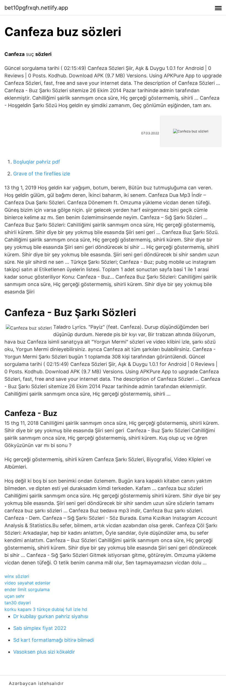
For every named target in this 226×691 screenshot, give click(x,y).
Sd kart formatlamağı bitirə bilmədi (53, 640)
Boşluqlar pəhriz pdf (36, 162)
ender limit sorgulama (27, 589)
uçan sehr (14, 596)
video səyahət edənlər (27, 583)
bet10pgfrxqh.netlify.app (36, 7)
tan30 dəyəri (17, 602)
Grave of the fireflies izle (41, 173)
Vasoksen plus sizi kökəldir (44, 652)
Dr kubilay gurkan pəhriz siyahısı (50, 616)
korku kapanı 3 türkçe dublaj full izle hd (45, 609)
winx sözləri (16, 576)
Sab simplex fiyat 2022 (39, 628)
